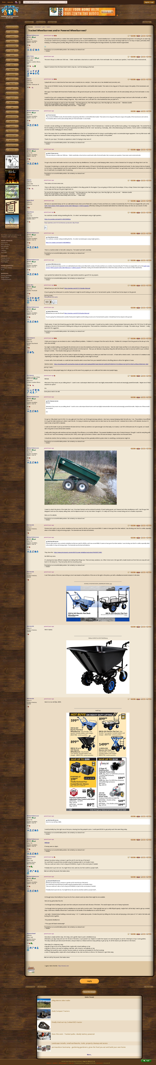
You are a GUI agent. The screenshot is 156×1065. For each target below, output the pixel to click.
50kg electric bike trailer (61, 1000)
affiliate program (63, 1063)
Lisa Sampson (31, 338)
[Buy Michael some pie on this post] (138, 36)
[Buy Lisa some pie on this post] (138, 338)
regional (12, 98)
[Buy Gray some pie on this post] (138, 212)
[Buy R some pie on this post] (138, 79)
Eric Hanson (30, 375)
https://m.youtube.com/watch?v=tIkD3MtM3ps (58, 219)
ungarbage (12, 69)
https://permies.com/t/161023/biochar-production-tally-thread (61, 222)
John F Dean (30, 56)
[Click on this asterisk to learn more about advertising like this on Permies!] (117, 15)
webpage (47, 842)
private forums (12, 145)
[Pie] (16, 2)
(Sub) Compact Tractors (61, 1011)
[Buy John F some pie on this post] (138, 57)
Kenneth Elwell (31, 856)
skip (12, 107)
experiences (12, 112)
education (12, 102)
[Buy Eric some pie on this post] (138, 376)
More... (89, 1055)
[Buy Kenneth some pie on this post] (138, 857)
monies (12, 55)
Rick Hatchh (30, 525)
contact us (48, 1063)
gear (43, 27)
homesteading (12, 46)
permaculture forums (12, 27)
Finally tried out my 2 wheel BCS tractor (67, 1022)
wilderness (12, 79)
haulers (48, 27)
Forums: (30, 27)
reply (89, 981)
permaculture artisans (12, 93)
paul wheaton (99, 1063)
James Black (30, 200)
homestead (38, 27)
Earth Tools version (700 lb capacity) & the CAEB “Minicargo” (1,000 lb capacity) (67, 205)
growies (12, 32)
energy (12, 50)
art (12, 88)
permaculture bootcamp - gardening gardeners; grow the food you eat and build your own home (89, 1047)
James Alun (30, 285)
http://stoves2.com (63, 966)
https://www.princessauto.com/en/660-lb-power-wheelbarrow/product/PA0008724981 (78, 552)
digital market (12, 131)
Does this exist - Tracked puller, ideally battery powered (73, 1034)
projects (12, 126)
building (12, 41)
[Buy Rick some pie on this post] (138, 525)
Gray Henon (30, 212)
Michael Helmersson (33, 35)
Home (4, 2)
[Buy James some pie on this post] (138, 201)
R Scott (29, 79)
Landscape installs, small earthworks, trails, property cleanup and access (80, 1043)
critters (12, 36)
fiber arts (12, 83)
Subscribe (10, 2)
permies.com (12, 135)
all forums (12, 149)
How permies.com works (51, 297)
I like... (28, 47)
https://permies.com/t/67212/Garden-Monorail (77, 288)
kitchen (12, 60)
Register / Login (149, 2)
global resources (12, 116)
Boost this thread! (89, 992)
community (12, 74)
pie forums (12, 140)
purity (12, 64)
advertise (55, 1063)
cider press (12, 121)
